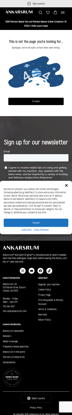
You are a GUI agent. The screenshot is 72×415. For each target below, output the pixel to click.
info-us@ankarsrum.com (15, 311)
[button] (55, 12)
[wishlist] (48, 12)
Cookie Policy (26, 229)
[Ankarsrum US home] (19, 11)
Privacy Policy (36, 407)
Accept (36, 222)
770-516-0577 (9, 306)
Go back (36, 101)
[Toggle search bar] (40, 12)
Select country (38, 398)
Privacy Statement (41, 229)
